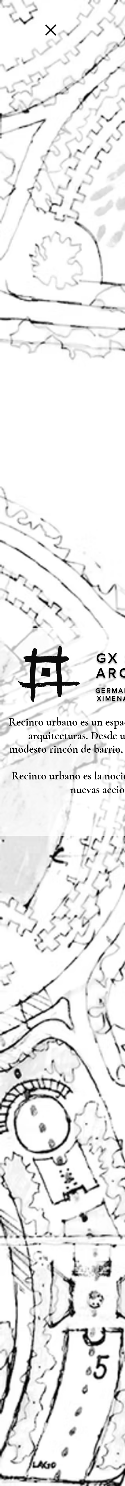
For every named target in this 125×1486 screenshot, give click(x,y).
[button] (51, 30)
